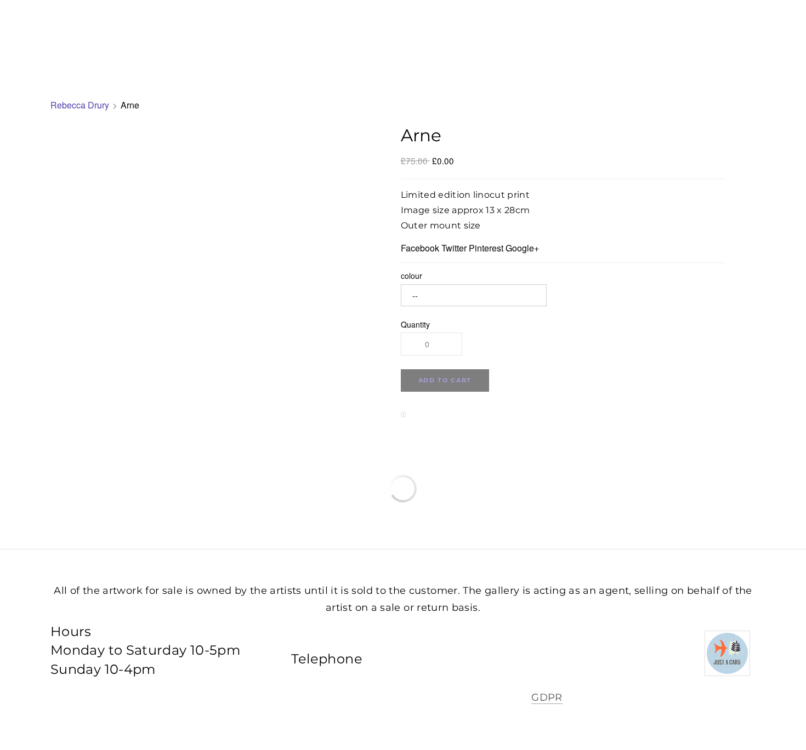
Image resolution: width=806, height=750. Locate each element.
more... (496, 32)
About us (381, 32)
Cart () (767, 32)
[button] (445, 380)
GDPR (546, 697)
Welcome (317, 32)
